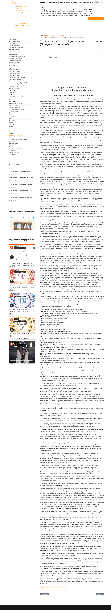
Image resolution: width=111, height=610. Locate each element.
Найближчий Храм (79, 2)
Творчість (12, 100)
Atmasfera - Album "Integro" (18, 316)
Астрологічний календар (16, 109)
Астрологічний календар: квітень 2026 (20, 185)
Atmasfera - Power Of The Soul (18, 364)
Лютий (11, 115)
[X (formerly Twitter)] (99, 52)
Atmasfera (11, 292)
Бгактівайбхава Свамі (15, 64)
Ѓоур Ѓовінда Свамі (14, 68)
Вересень (12, 128)
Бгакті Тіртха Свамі (14, 62)
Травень (11, 120)
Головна (42, 2)
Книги (11, 98)
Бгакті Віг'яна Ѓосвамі (15, 58)
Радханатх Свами (14, 81)
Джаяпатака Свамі (14, 71)
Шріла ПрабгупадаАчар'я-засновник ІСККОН (22, 24)
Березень (12, 117)
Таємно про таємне (15, 88)
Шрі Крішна (12, 43)
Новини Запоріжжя (14, 41)
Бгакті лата (12, 154)
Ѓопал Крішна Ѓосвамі (15, 66)
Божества (12, 90)
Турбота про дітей (14, 102)
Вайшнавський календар (16, 135)
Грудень (11, 133)
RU (99, 2)
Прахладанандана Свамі (16, 79)
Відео (10, 53)
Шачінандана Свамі (15, 85)
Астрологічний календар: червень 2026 (20, 198)
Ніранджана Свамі (14, 75)
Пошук (96, 19)
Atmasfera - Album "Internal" (18, 292)
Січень (11, 113)
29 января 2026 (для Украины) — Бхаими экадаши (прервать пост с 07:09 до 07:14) (66, 11)
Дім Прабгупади (14, 152)
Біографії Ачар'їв (14, 49)
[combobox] (64, 18)
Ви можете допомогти (65, 2)
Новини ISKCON (13, 39)
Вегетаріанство (13, 105)
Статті (11, 147)
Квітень (11, 118)
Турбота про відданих (15, 103)
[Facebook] (95, 52)
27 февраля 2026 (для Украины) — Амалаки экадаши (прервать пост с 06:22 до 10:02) (67, 10)
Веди (10, 94)
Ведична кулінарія (14, 107)
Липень (11, 124)
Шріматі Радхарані (14, 45)
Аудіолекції (12, 145)
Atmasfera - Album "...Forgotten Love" (20, 340)
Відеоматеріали (13, 143)
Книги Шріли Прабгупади (16, 96)
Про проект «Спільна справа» (18, 139)
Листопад (12, 132)
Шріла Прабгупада (14, 51)
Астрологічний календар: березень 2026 (21, 179)
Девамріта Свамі (14, 69)
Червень (11, 122)
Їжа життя (12, 150)
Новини (11, 38)
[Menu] (8, 2)
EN (101, 2)
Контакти (90, 2)
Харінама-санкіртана (15, 149)
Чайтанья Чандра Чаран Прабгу (18, 83)
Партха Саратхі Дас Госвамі (17, 77)
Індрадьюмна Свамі (15, 73)
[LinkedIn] (103, 52)
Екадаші (11, 137)
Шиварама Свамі (14, 86)
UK (96, 2)
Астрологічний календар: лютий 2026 (20, 172)
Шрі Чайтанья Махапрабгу (17, 47)
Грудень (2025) (13, 111)
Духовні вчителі (13, 54)
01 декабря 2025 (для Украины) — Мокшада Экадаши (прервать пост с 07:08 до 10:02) (67, 15)
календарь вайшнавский (57, 587)
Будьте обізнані (52, 2)
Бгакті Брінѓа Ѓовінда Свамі (17, 56)
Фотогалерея (13, 141)
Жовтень (11, 130)
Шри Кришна (44, 587)
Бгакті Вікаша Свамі (15, 60)
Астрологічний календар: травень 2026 (20, 192)
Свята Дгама (12, 92)
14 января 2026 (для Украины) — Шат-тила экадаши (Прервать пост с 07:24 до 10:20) (67, 13)
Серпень (11, 126)
